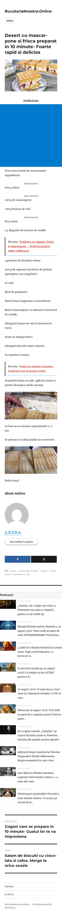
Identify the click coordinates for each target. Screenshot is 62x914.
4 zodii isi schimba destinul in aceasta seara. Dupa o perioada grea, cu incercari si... (39, 652)
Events (9, 894)
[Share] (18, 559)
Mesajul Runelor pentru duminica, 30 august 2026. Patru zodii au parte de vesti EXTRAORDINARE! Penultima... (39, 631)
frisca (53, 571)
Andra (13, 532)
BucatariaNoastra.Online (28, 11)
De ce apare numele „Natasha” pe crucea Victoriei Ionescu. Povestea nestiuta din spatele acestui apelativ (38, 735)
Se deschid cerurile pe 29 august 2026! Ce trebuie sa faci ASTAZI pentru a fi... (36, 672)
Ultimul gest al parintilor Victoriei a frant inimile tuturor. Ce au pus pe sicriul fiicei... (38, 798)
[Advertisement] (31, 135)
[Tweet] (44, 559)
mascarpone (18, 574)
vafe (28, 574)
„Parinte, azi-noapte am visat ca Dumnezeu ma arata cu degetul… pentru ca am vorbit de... (36, 610)
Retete (44, 571)
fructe (8, 574)
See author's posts (21, 541)
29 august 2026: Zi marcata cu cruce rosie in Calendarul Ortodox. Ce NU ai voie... (39, 693)
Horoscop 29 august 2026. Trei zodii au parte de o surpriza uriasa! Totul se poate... (39, 714)
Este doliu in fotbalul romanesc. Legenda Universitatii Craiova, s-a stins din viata (37, 777)
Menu (10, 20)
